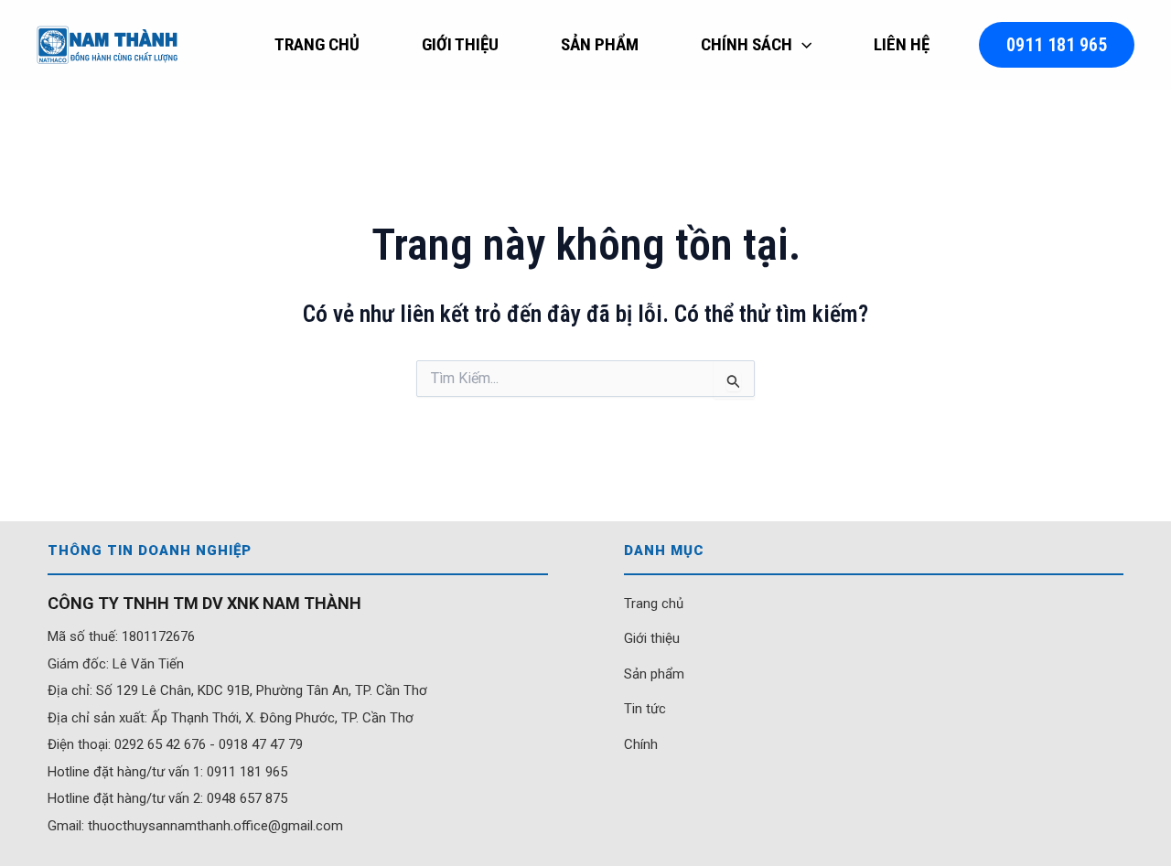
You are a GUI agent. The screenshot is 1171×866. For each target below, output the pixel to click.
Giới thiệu (652, 638)
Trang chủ (653, 603)
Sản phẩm (654, 674)
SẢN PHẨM (600, 44)
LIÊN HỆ (901, 44)
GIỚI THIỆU (460, 44)
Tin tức (645, 708)
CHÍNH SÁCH (746, 44)
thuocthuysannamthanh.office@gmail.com (215, 826)
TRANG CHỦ (317, 44)
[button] (801, 45)
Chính (641, 744)
